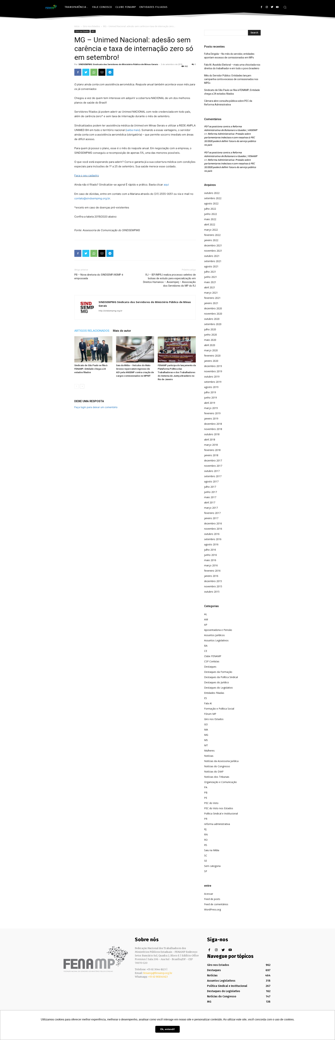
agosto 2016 (211, 544)
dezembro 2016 (213, 523)
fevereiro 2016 (212, 570)
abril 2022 (209, 224)
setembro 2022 (212, 198)
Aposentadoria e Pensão (218, 630)
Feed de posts (212, 899)
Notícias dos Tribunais (216, 776)
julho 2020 (210, 329)
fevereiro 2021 (212, 298)
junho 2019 (210, 397)
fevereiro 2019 (212, 413)
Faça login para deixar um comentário (95, 407)
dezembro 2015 (213, 581)
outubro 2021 (211, 256)
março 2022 (211, 229)
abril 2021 (209, 287)
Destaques (210, 666)
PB (205, 792)
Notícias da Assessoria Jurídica (221, 761)
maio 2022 (210, 219)
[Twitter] (272, 7)
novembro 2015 (213, 586)
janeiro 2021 (211, 303)
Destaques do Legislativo (218, 687)
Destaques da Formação (218, 672)
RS (205, 845)
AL (205, 614)
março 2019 (211, 408)
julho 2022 (210, 208)
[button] (285, 7)
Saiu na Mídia (211, 850)
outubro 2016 (211, 534)
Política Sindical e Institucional (221, 813)
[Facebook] (261, 7)
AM (206, 619)
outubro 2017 (211, 471)
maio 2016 (210, 560)
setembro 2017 (212, 476)
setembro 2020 (212, 324)
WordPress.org (212, 909)
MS (206, 740)
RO (206, 839)
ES (205, 698)
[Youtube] (277, 7)
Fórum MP (210, 713)
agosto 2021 (211, 266)
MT (206, 745)
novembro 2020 (213, 313)
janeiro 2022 (211, 240)
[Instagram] (267, 7)
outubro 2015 (211, 591)
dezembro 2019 (213, 366)
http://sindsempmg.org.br (110, 310)
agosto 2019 (211, 387)
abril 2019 (209, 402)
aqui (166, 184)
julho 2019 (210, 392)
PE (205, 797)
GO (206, 724)
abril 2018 (209, 439)
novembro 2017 (213, 465)
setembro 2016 (212, 539)
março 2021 (211, 292)
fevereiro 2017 (212, 513)
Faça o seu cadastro (86, 175)
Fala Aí (208, 703)
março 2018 (211, 444)
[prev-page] (76, 386)
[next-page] (82, 386)
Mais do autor (122, 330)
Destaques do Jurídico (216, 682)
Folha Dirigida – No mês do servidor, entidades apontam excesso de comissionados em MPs (229, 55)
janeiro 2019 (211, 418)
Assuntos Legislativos (216, 640)
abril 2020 (209, 345)
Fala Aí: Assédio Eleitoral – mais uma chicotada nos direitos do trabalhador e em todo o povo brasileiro (232, 66)
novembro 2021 (213, 250)
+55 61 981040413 (158, 976)
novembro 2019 (213, 371)
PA (205, 787)
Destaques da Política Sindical (221, 677)
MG (93, 31)
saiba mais (132, 130)
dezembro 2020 (213, 308)
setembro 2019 (212, 381)
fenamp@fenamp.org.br (157, 973)
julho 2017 (210, 486)
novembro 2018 (213, 429)
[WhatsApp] (93, 72)
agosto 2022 (211, 203)
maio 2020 (210, 339)
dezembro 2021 (213, 245)
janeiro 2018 (211, 455)
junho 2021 (210, 277)
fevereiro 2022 (212, 235)
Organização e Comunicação (220, 782)
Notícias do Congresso (217, 766)
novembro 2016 (213, 528)
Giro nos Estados (91, 26)
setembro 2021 (212, 261)
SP (205, 871)
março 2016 (211, 565)
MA (206, 729)
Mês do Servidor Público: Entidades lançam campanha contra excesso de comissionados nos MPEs (231, 79)
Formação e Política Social (219, 708)
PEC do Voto (211, 803)
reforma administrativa (217, 824)
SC (205, 855)
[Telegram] (109, 72)
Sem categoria (212, 866)
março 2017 (211, 507)
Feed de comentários (216, 904)
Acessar (208, 893)
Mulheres (209, 750)
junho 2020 (210, 334)
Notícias (208, 755)
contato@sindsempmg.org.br (92, 198)
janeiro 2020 (211, 360)
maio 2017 (210, 497)
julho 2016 (210, 549)
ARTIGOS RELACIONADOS (91, 330)
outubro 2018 (211, 434)
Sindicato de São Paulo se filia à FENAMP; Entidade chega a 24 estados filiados (90, 369)
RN (206, 834)
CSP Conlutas (211, 661)
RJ (205, 829)
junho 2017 (210, 492)
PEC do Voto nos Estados (218, 808)
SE (205, 860)
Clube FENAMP (212, 656)
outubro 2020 (211, 318)
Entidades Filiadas (214, 692)
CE (205, 651)
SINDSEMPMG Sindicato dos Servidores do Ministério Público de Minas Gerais (118, 64)
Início (77, 26)
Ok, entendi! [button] (167, 1029)
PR (205, 818)
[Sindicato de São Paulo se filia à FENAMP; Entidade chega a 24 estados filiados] (93, 349)
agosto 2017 (211, 481)
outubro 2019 (211, 376)
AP (205, 624)
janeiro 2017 (211, 518)
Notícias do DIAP (214, 771)
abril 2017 (209, 502)
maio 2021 (210, 282)
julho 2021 (210, 271)
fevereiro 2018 (212, 450)
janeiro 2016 (211, 576)
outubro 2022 (211, 193)
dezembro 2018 (213, 423)
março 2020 (211, 350)
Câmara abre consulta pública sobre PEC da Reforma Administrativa (228, 102)
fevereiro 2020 (212, 355)
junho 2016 (210, 555)
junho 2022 (210, 214)
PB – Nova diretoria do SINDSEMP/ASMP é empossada (98, 276)
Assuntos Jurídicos (214, 635)
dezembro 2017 (213, 460)
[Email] (101, 72)
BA (205, 645)
